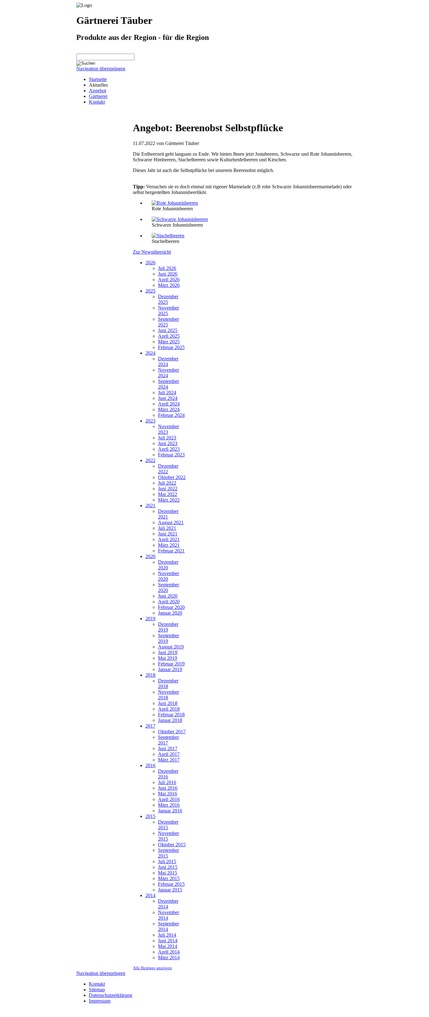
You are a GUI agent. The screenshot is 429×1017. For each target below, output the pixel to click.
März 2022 (169, 500)
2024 (150, 353)
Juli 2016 (167, 782)
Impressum (100, 1001)
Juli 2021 (167, 528)
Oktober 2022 (172, 477)
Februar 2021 (171, 550)
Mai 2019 (167, 658)
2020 (150, 556)
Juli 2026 (167, 268)
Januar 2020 (170, 613)
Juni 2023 (167, 443)
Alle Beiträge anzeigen (152, 968)
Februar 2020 (171, 607)
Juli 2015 (167, 861)
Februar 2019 (171, 663)
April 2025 (169, 336)
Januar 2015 (170, 889)
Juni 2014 (167, 940)
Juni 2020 (167, 596)
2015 (150, 816)
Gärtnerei (98, 96)
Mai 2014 (167, 946)
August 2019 (171, 646)
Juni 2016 (167, 788)
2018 (150, 675)
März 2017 (169, 759)
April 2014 (169, 952)
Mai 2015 (167, 872)
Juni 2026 (167, 274)
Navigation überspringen (100, 68)
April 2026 (169, 279)
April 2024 (169, 403)
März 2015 (169, 878)
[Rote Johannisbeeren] (175, 203)
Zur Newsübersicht (152, 252)
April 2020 (169, 601)
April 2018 (169, 709)
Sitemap (97, 989)
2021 (150, 505)
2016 (150, 765)
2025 (150, 290)
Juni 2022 (167, 488)
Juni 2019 (167, 652)
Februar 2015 (171, 884)
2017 (150, 726)
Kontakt (97, 102)
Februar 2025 (171, 347)
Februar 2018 (171, 714)
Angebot (97, 90)
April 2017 (169, 754)
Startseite (98, 79)
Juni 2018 (167, 703)
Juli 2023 (167, 437)
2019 (150, 618)
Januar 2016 (170, 810)
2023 (150, 420)
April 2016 (169, 799)
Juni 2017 (167, 748)
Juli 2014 (167, 935)
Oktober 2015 (172, 844)
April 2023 (169, 449)
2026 (150, 262)
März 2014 (169, 957)
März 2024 (169, 409)
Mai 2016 (167, 793)
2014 (150, 895)
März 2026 (169, 285)
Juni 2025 (167, 330)
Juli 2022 (167, 483)
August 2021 (171, 522)
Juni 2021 (167, 533)
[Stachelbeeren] (168, 235)
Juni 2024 (167, 398)
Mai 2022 (167, 494)
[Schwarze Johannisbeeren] (180, 219)
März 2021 (169, 545)
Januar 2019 (170, 669)
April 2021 (169, 539)
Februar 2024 (171, 415)
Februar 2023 (171, 454)
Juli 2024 (167, 392)
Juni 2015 (167, 867)
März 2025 (169, 341)
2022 (150, 460)
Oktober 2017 (172, 731)
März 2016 (169, 805)
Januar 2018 (170, 720)
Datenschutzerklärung (110, 995)
